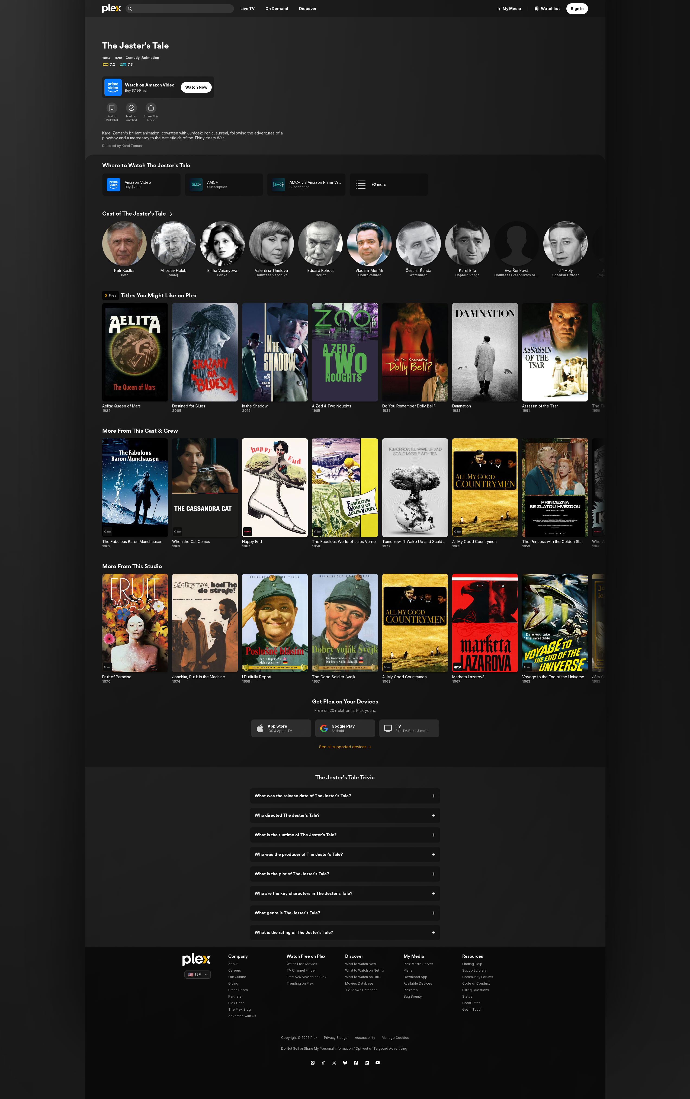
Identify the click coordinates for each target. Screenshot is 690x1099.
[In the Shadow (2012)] (275, 358)
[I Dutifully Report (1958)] (275, 629)
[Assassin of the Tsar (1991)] (555, 358)
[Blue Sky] (345, 1062)
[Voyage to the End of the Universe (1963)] (555, 629)
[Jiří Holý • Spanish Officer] (565, 249)
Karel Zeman (132, 146)
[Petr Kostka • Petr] (124, 249)
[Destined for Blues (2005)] (205, 358)
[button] (151, 112)
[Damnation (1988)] (485, 358)
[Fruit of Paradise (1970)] (135, 629)
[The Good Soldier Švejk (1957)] (345, 629)
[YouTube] (377, 1062)
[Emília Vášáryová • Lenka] (222, 249)
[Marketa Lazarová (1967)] (485, 629)
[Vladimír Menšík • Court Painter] (369, 249)
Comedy (133, 58)
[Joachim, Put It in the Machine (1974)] (205, 629)
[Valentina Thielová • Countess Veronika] (271, 249)
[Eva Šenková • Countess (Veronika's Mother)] (516, 249)
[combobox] (183, 8)
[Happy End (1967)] (275, 493)
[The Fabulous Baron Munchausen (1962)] (135, 493)
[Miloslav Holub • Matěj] (173, 249)
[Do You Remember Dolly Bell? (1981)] (415, 358)
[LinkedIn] (366, 1062)
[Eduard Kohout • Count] (320, 249)
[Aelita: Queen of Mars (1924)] (135, 358)
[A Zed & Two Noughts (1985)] (345, 358)
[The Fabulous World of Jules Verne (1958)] (345, 493)
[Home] (111, 8)
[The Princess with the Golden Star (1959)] (555, 493)
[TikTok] (323, 1062)
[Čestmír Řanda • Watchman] (418, 249)
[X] (334, 1062)
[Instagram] (312, 1062)
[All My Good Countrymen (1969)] (485, 493)
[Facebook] (356, 1062)
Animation (150, 58)
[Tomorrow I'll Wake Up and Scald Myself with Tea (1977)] (415, 493)
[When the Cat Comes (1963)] (205, 493)
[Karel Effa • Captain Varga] (467, 249)
